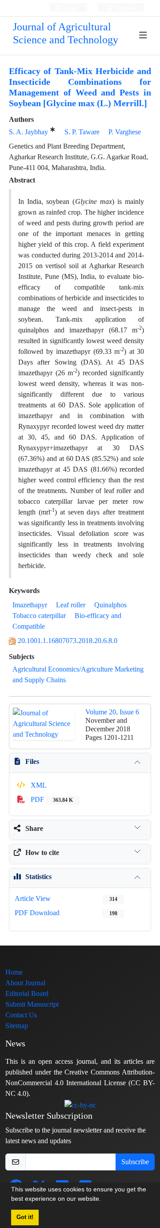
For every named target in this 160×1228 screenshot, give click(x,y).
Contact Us (21, 1015)
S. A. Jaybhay (28, 132)
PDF (51, 799)
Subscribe (135, 1161)
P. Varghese (124, 132)
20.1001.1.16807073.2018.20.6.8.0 (67, 640)
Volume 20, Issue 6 (112, 712)
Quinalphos (110, 605)
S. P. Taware (82, 132)
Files (32, 761)
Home (14, 972)
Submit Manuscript (32, 1004)
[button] (104, 1200)
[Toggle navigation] (143, 35)
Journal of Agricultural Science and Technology (65, 33)
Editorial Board (26, 993)
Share (34, 828)
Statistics (38, 876)
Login (71, 7)
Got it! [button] (24, 1217)
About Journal (25, 983)
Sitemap (16, 1025)
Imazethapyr (29, 605)
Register (125, 7)
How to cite (42, 852)
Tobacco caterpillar (39, 615)
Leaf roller (70, 605)
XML (38, 785)
